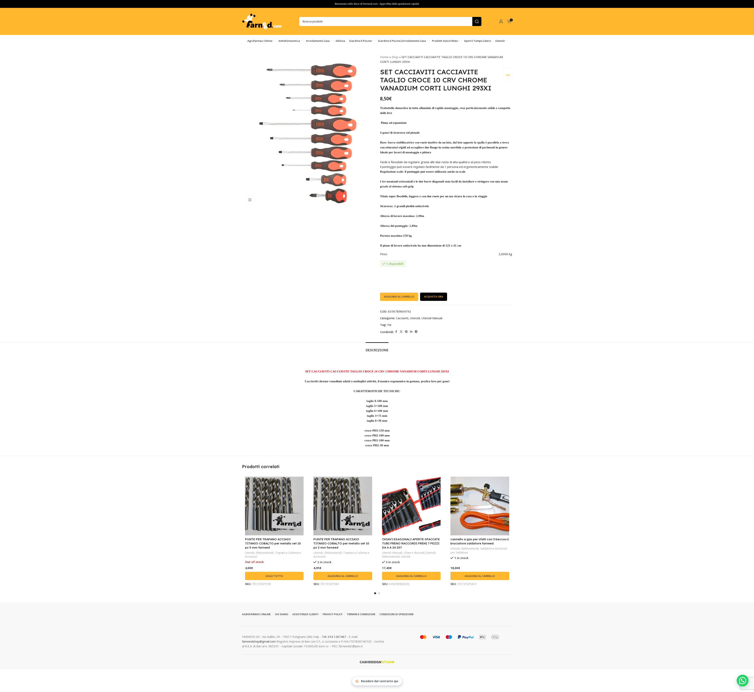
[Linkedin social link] (411, 331)
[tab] (377, 348)
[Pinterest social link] (406, 331)
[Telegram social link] (416, 331)
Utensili (415, 318)
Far (508, 75)
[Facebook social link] (396, 331)
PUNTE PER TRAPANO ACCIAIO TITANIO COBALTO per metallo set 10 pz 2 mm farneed (341, 543)
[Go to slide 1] (375, 593)
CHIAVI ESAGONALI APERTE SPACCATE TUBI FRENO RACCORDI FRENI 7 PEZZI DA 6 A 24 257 (411, 543)
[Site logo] (261, 21)
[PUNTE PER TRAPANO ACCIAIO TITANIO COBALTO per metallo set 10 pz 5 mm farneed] (274, 506)
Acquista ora (433, 296)
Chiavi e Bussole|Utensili (419, 552)
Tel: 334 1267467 (334, 637)
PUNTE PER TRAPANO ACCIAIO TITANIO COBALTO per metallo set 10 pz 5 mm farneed (273, 543)
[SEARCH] (476, 21)
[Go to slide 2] (379, 593)
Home (384, 57)
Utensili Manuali (431, 318)
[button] (342, 576)
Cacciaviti (402, 318)
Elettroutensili (264, 552)
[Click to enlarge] (250, 200)
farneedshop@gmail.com (259, 641)
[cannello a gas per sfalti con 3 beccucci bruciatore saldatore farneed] (479, 506)
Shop (395, 57)
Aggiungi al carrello (399, 296)
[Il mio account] (501, 21)
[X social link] (401, 331)
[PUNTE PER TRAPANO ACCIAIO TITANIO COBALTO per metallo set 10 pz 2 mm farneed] (342, 506)
